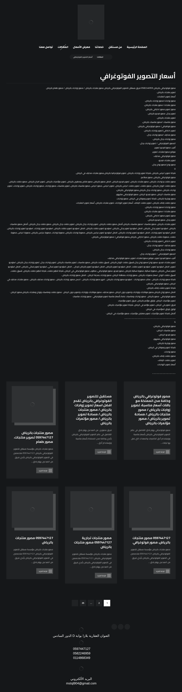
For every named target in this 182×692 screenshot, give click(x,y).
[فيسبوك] (127, 627)
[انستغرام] (121, 627)
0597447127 (81, 649)
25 (83, 603)
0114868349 (81, 658)
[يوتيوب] (114, 627)
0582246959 (81, 653)
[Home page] (108, 56)
